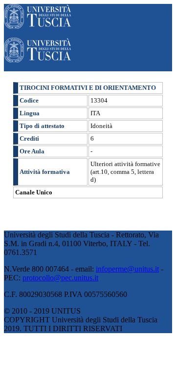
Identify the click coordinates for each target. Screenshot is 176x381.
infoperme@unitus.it (127, 269)
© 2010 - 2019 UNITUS (42, 311)
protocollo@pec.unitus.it (60, 278)
